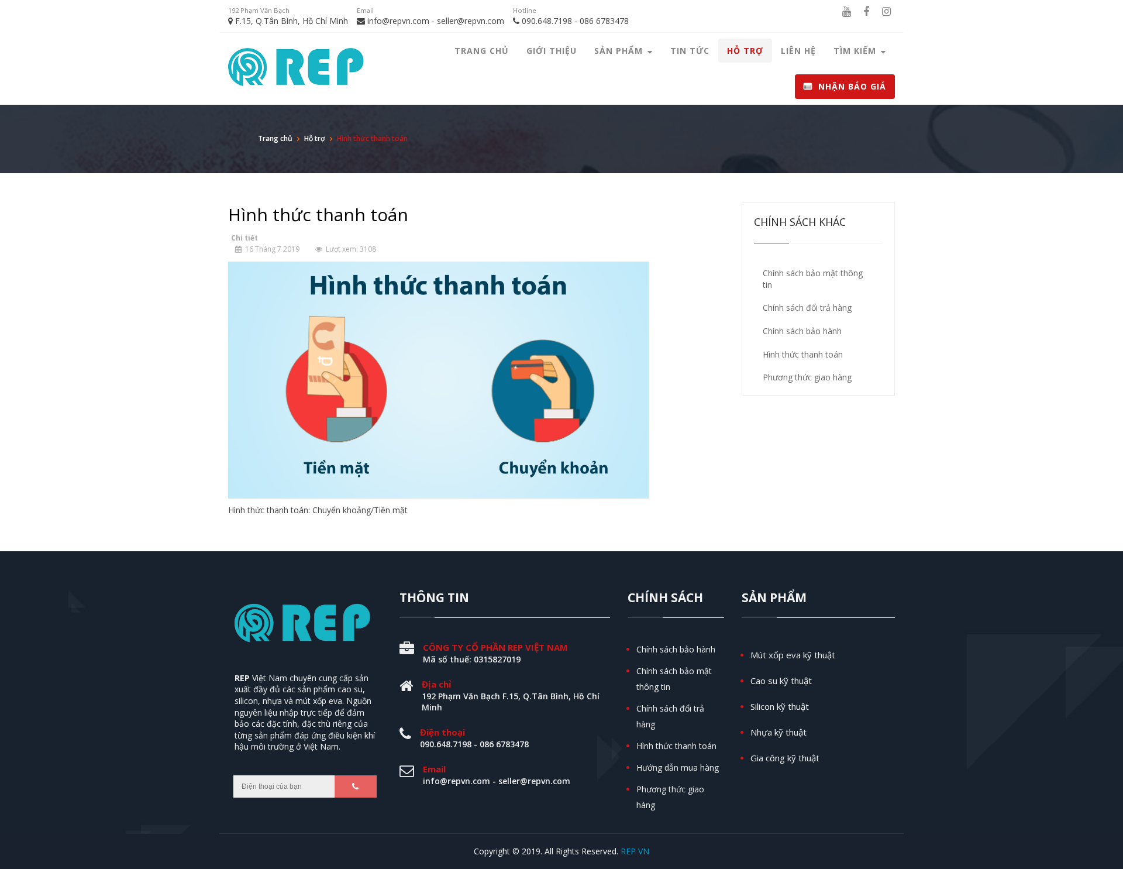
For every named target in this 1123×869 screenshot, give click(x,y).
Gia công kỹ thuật (784, 758)
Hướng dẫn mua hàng (677, 767)
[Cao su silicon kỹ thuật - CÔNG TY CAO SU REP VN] (305, 69)
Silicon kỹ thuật (779, 706)
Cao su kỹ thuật (781, 680)
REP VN (635, 851)
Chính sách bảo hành (675, 649)
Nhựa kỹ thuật (778, 732)
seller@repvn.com (470, 20)
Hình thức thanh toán (676, 745)
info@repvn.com (398, 20)
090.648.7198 (547, 20)
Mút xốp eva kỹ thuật (792, 655)
